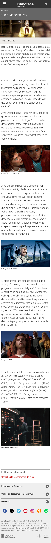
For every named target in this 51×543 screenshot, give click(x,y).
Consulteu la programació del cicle (17, 477)
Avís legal (5, 521)
